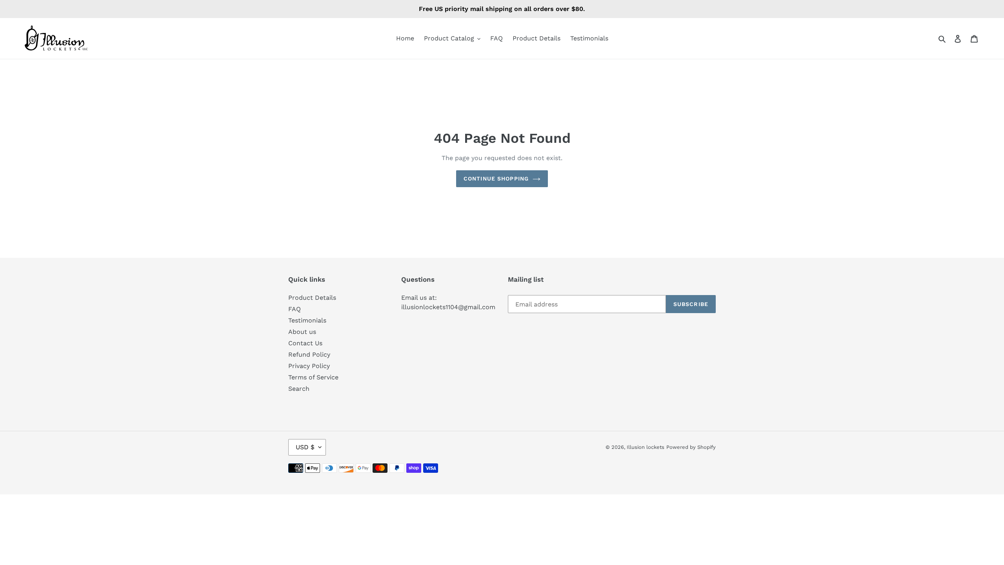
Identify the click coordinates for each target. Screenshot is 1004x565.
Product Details (312, 297)
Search (298, 388)
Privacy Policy (309, 366)
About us (302, 331)
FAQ (294, 309)
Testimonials (307, 320)
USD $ (305, 447)
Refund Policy (309, 354)
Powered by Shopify (691, 447)
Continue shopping (496, 178)
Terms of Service (313, 377)
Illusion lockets (645, 447)
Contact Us (305, 343)
